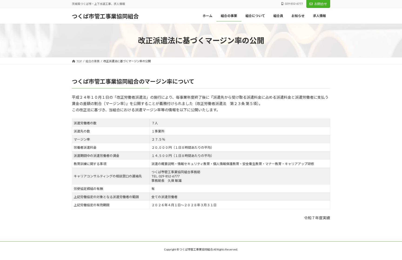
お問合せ (320, 4)
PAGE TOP (388, 247)
